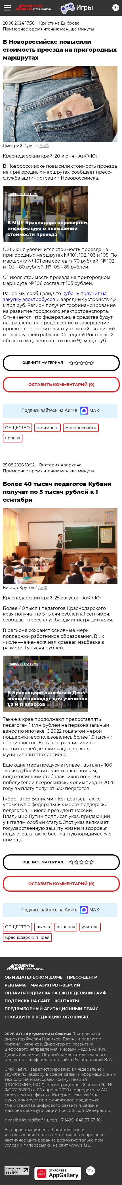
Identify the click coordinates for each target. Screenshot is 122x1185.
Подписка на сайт (27, 1000)
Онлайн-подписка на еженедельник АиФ (55, 993)
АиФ (44, 145)
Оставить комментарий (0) (61, 384)
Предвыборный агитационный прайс (51, 1008)
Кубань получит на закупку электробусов (55, 296)
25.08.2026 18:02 (19, 465)
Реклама (15, 985)
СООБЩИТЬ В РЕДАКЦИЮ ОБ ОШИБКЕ (47, 1017)
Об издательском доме (33, 977)
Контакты (66, 1000)
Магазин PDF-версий (55, 985)
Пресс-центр (82, 977)
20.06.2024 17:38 (19, 23)
